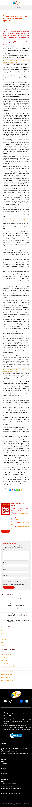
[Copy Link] (21, 490)
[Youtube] (12, 490)
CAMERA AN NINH (6, 654)
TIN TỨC (5, 14)
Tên (4, 562)
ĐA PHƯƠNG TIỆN (6, 657)
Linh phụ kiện (4, 660)
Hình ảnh (3, 639)
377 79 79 (22, 522)
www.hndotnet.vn (22, 513)
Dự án (2, 634)
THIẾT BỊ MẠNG (5, 677)
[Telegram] (15, 490)
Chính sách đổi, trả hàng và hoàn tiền (12, 788)
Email (5, 569)
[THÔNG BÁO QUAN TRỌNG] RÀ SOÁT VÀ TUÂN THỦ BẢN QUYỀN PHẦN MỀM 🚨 (17, 614)
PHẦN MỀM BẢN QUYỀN (8, 666)
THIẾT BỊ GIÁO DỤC (6, 675)
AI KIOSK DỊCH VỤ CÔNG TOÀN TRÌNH (17, 609)
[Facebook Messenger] (10, 490)
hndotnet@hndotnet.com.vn (18, 519)
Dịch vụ (3, 631)
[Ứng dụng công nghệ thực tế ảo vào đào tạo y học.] (16, 220)
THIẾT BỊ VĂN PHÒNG (7, 680)
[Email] (19, 490)
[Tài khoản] (30, 2)
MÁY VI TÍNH (4, 663)
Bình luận (5, 549)
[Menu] (2, 3)
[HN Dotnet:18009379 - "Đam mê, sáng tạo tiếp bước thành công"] (16, 3)
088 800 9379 (20, 526)
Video (2, 645)
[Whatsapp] (17, 490)
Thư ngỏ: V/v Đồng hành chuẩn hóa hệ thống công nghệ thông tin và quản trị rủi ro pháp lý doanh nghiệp (18, 620)
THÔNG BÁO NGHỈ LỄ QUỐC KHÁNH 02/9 (17, 599)
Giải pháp (3, 636)
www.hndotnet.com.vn (17, 516)
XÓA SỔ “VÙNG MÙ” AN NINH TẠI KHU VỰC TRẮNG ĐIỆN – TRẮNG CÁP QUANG (18, 604)
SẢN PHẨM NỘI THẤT (7, 672)
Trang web (5, 575)
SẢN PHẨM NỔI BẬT (6, 669)
